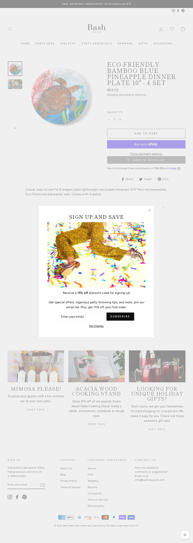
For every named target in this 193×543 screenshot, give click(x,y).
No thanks (96, 326)
